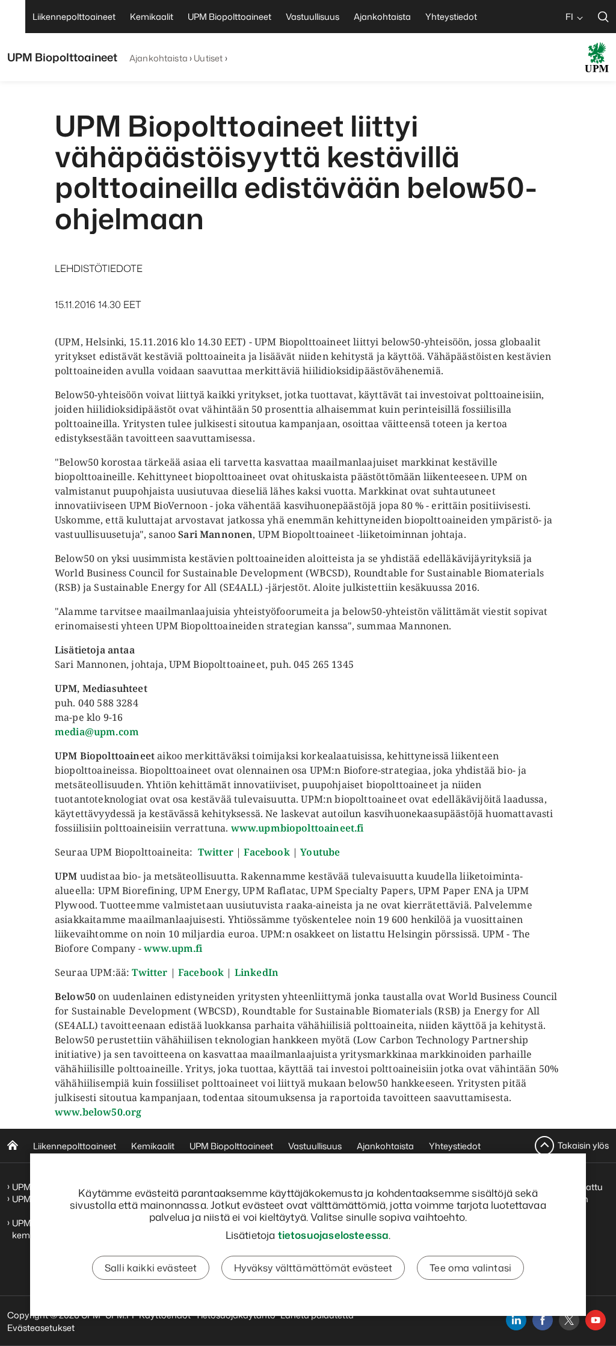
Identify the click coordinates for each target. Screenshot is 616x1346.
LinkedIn (257, 972)
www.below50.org (98, 1112)
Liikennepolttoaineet (74, 1146)
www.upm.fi (173, 948)
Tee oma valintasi (470, 1267)
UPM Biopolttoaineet (231, 1146)
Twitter (215, 852)
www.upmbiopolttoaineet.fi (297, 828)
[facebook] (542, 1320)
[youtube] (595, 1320)
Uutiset (208, 58)
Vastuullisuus (315, 1146)
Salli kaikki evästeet (151, 1267)
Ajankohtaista (158, 58)
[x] (569, 1320)
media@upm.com (97, 731)
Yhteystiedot (455, 1146)
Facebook (266, 852)
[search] (603, 16)
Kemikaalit (152, 1146)
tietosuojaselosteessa (333, 1234)
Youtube (320, 852)
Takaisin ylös (583, 1145)
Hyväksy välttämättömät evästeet (313, 1267)
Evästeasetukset (41, 1327)
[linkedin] (516, 1320)
